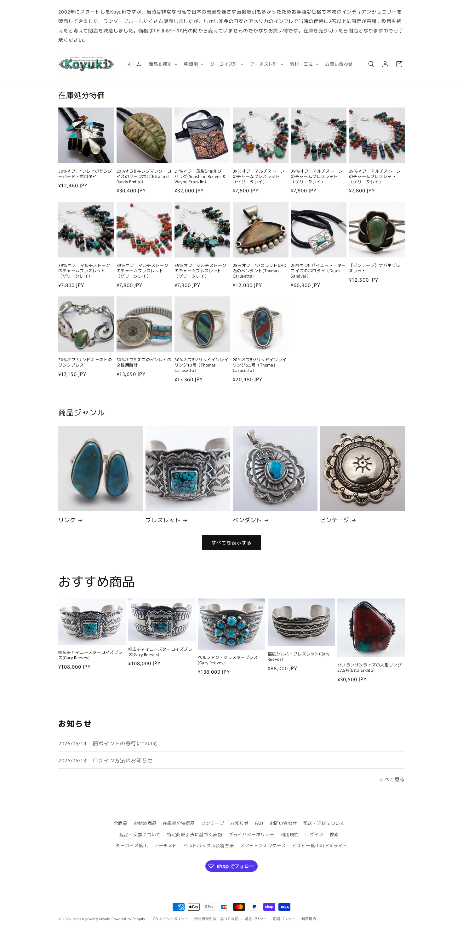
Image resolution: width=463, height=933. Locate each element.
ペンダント (247, 519)
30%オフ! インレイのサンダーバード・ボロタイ (85, 173)
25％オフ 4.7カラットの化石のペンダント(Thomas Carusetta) (259, 271)
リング (67, 519)
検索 (334, 834)
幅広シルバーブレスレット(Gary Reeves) (298, 656)
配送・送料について (324, 823)
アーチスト (165, 845)
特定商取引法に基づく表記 (194, 834)
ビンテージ (334, 519)
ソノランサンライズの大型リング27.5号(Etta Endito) (369, 667)
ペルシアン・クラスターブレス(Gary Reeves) (228, 660)
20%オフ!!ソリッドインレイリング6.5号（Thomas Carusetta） (260, 365)
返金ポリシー (256, 918)
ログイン (314, 834)
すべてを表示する (231, 542)
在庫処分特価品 (179, 823)
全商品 (121, 823)
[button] (162, 63)
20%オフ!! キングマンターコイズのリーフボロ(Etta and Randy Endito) (144, 176)
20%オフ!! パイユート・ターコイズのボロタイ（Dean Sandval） (318, 271)
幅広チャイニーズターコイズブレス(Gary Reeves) (90, 655)
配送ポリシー (284, 918)
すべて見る (392, 779)
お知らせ (239, 823)
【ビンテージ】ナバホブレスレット (374, 268)
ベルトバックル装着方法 (208, 845)
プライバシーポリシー (251, 834)
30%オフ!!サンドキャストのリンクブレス (85, 362)
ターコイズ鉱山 (132, 845)
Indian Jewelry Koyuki (92, 918)
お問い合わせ (283, 823)
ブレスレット (163, 519)
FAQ (259, 823)
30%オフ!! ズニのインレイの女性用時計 (144, 362)
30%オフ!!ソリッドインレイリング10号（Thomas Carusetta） (201, 365)
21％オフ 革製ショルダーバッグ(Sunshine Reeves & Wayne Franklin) (200, 176)
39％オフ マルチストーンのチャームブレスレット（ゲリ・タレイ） (259, 176)
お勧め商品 (145, 823)
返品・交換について (140, 834)
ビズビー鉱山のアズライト (319, 845)
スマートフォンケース (263, 845)
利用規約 (290, 834)
